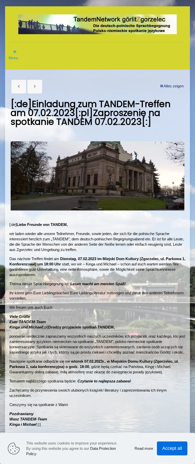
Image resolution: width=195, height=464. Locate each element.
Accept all (172, 448)
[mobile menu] (15, 49)
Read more (144, 448)
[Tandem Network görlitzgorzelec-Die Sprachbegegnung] (97, 24)
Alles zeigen (174, 86)
